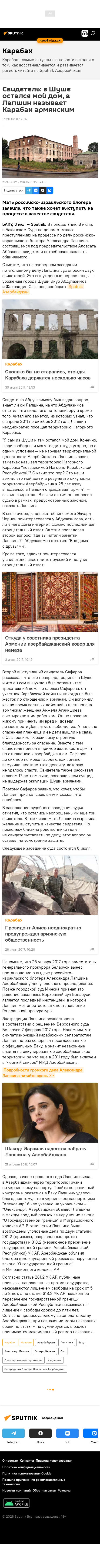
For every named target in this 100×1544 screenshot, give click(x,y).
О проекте (10, 1460)
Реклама (64, 1490)
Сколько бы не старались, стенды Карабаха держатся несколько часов (47, 375)
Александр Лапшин (16, 1351)
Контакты (27, 1460)
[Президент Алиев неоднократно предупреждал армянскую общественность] (50, 885)
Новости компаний (16, 1490)
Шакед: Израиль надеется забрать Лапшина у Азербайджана (45, 1151)
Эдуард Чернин (45, 1351)
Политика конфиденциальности (26, 1467)
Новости (26, 1342)
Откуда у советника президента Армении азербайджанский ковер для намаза (50, 644)
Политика (66, 1342)
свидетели (54, 1360)
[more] (92, 387)
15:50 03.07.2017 (14, 119)
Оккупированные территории (23, 1360)
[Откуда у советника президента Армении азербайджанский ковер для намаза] (50, 602)
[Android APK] (16, 1503)
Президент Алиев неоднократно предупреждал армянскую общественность (43, 934)
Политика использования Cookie (27, 1473)
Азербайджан (46, 1342)
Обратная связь (44, 1490)
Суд (62, 1351)
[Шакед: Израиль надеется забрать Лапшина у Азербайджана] (50, 1113)
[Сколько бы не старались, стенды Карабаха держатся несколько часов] (50, 329)
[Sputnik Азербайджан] (14, 35)
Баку (81, 1342)
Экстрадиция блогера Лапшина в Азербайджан (34, 1369)
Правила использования (54, 1460)
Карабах (14, 364)
